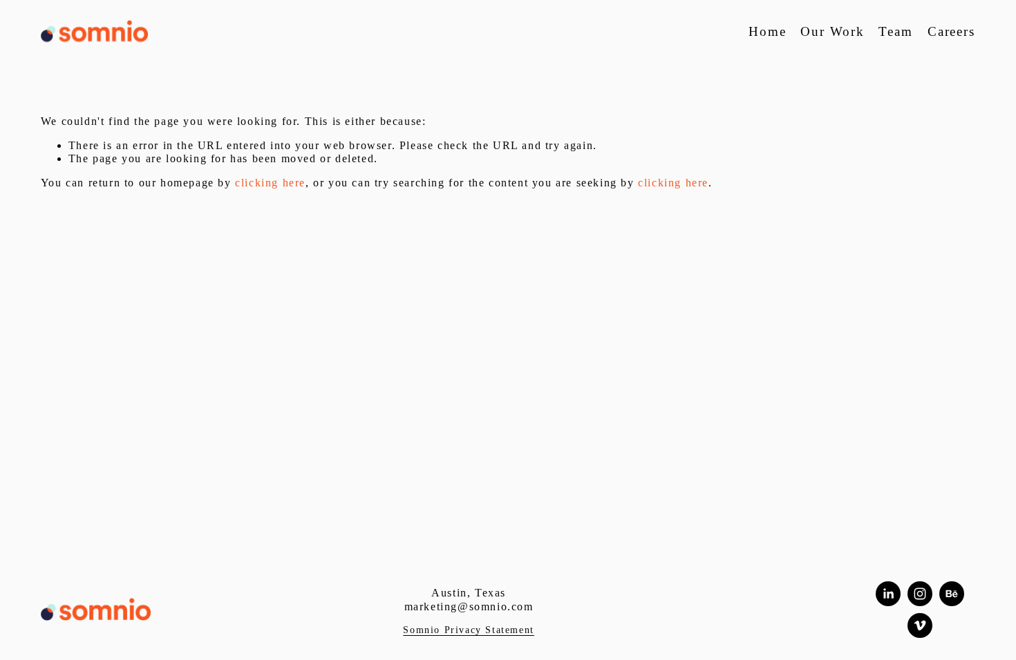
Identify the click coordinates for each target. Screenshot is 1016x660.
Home (768, 31)
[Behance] (951, 593)
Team (895, 31)
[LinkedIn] (888, 593)
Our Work (832, 31)
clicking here (270, 182)
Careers (952, 31)
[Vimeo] (919, 625)
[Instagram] (919, 593)
